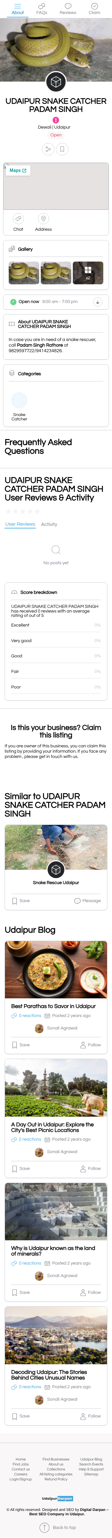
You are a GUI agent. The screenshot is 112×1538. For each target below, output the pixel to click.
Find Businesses (56, 1459)
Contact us (21, 1469)
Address (43, 229)
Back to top (64, 1528)
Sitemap (91, 1474)
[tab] (20, 524)
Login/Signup (21, 1479)
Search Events (91, 1464)
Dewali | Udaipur (54, 127)
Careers (20, 1474)
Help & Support (91, 1469)
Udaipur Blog (91, 1459)
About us (56, 1464)
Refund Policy (55, 1479)
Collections (56, 1469)
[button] (48, 149)
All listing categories (56, 1474)
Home (21, 1459)
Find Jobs (21, 1464)
